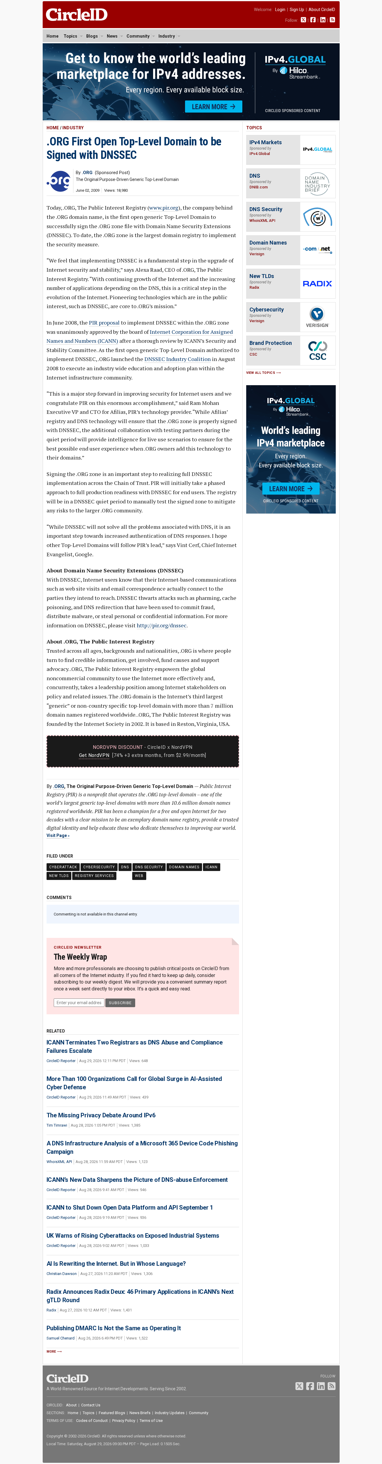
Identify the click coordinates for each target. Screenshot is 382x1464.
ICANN (212, 867)
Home (52, 36)
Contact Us (90, 1405)
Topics (70, 36)
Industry (166, 36)
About (71, 1405)
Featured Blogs (112, 1413)
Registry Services (94, 876)
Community (138, 36)
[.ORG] (58, 190)
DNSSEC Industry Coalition (177, 358)
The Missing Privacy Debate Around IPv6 (101, 1115)
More (51, 1352)
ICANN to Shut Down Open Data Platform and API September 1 (130, 1207)
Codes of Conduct (92, 1420)
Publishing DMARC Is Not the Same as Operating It (114, 1328)
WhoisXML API (59, 1161)
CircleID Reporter (61, 1061)
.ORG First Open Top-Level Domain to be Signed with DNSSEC (134, 148)
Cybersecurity (99, 867)
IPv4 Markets (265, 142)
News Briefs (140, 1413)
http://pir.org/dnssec (162, 625)
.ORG (58, 786)
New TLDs (59, 876)
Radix (51, 1310)
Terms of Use (151, 1420)
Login (280, 9)
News (112, 36)
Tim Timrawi (57, 1125)
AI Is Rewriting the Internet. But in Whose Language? (116, 1263)
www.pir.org (163, 207)
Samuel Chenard (61, 1338)
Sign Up (297, 9)
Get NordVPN (94, 755)
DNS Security (149, 867)
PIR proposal (104, 322)
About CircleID (322, 9)
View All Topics (260, 373)
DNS (125, 867)
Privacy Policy (123, 1420)
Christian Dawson (62, 1273)
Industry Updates (169, 1413)
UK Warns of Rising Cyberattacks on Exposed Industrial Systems (133, 1235)
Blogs (92, 36)
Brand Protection (270, 343)
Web (139, 876)
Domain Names (184, 867)
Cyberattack (63, 867)
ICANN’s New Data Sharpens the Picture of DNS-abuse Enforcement (137, 1179)
